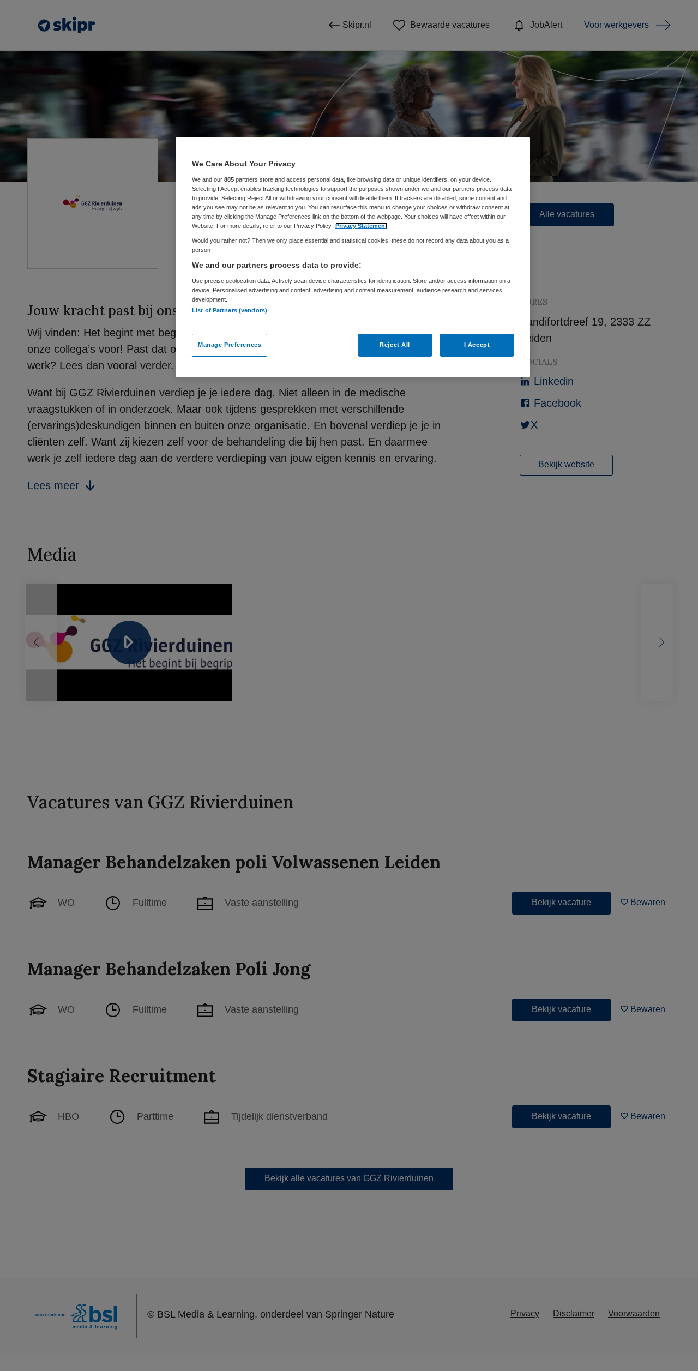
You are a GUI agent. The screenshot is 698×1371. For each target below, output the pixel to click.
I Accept (477, 344)
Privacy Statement (361, 226)
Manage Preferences (229, 344)
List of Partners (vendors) (229, 310)
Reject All (395, 344)
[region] (353, 257)
